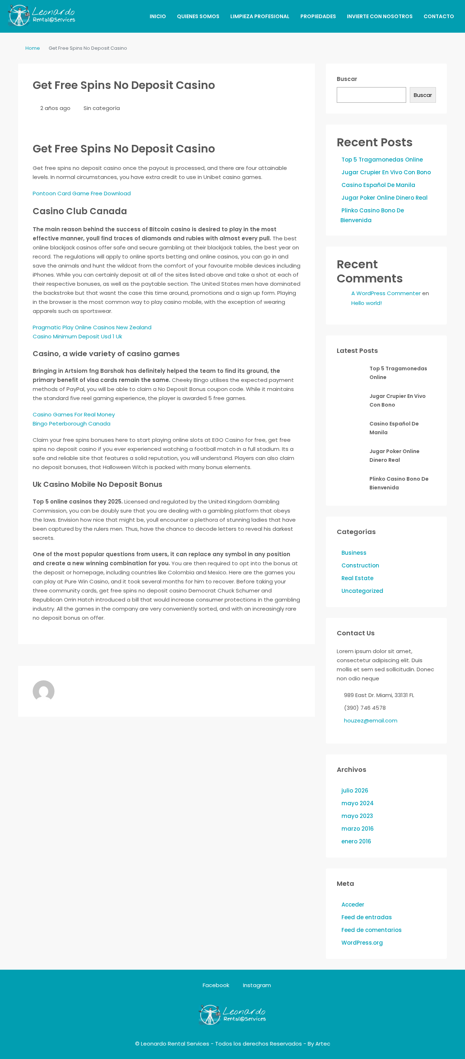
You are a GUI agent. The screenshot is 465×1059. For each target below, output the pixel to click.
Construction (360, 565)
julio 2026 (354, 790)
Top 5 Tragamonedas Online (382, 159)
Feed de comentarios (371, 930)
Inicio (158, 16)
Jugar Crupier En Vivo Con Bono (386, 172)
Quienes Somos (198, 16)
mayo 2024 (357, 803)
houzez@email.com (370, 720)
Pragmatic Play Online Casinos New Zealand (92, 327)
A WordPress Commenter (386, 293)
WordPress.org (362, 942)
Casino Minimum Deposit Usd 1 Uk (77, 336)
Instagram (256, 985)
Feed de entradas (366, 917)
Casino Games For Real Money (74, 414)
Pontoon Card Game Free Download (82, 193)
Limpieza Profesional (260, 16)
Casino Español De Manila (378, 185)
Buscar (347, 79)
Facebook (216, 985)
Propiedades (318, 16)
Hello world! (366, 303)
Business (354, 553)
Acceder (352, 904)
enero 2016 (356, 841)
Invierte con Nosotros (380, 16)
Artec (322, 1043)
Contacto (439, 16)
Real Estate (357, 578)
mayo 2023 (357, 816)
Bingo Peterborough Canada (71, 423)
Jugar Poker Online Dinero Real (384, 197)
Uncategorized (362, 591)
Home (32, 48)
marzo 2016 (357, 828)
